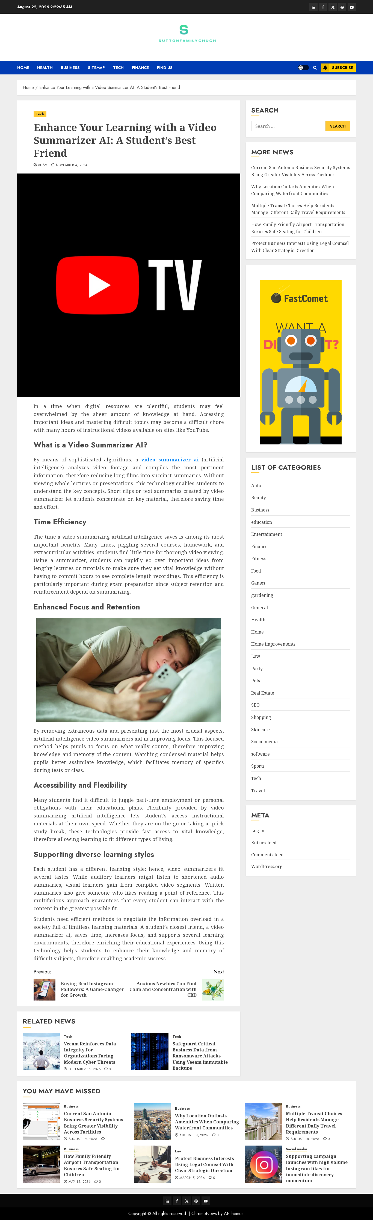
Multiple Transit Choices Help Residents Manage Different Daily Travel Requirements (314, 1123)
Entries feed (264, 843)
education (261, 522)
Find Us (165, 67)
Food (256, 571)
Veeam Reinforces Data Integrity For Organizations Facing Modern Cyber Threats (90, 1053)
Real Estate (262, 693)
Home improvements (273, 644)
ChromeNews (204, 1213)
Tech (118, 67)
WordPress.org (267, 866)
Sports (258, 766)
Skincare (260, 730)
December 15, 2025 (84, 1069)
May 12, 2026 (80, 1182)
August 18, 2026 (193, 1135)
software (260, 754)
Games (258, 583)
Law (255, 656)
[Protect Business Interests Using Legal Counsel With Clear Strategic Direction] (152, 1164)
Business (70, 67)
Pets (255, 681)
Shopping (261, 717)
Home (23, 67)
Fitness (258, 559)
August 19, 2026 (83, 1139)
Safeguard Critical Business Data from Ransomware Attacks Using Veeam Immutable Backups (200, 1056)
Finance (140, 67)
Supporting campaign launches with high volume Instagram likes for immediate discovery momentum (317, 1168)
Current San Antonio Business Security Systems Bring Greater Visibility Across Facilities (93, 1123)
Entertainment (266, 534)
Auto (256, 485)
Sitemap (96, 67)
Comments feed (267, 855)
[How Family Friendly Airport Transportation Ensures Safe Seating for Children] (41, 1164)
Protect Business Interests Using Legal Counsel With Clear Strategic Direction (204, 1164)
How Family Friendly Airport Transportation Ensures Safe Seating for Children (92, 1165)
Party (257, 669)
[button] (315, 67)
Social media (264, 742)
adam (43, 165)
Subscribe (342, 67)
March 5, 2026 (192, 1178)
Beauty (258, 498)
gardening (262, 595)
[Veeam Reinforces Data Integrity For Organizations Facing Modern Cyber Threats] (41, 1051)
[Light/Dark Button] (303, 67)
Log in (257, 831)
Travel (258, 791)
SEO (255, 705)
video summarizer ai (170, 459)
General (259, 608)
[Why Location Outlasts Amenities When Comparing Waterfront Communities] (152, 1121)
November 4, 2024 (71, 165)
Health (45, 67)
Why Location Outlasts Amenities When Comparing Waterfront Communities (292, 190)
